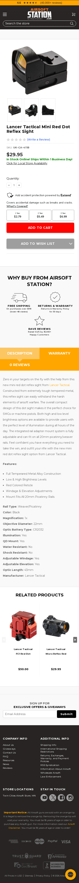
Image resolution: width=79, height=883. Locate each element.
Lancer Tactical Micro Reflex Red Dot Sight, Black (56, 654)
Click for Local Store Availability (27, 163)
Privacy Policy (43, 875)
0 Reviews (20, 365)
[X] (53, 797)
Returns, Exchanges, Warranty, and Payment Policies (54, 758)
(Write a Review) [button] (38, 139)
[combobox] (39, 23)
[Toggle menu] (5, 14)
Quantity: (13, 178)
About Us (8, 744)
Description (19, 353)
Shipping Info (48, 744)
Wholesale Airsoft (50, 772)
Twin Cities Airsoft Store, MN (19, 795)
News (6, 764)
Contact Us (9, 752)
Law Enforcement (50, 776)
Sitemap (29, 875)
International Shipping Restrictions (53, 750)
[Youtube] (44, 797)
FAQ (5, 756)
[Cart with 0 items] (72, 14)
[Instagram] (70, 797)
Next (75, 640)
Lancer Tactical (59, 385)
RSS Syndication (49, 765)
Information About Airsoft (55, 768)
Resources (8, 760)
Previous (4, 640)
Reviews (7, 767)
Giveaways (9, 748)
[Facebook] (61, 797)
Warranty (59, 353)
